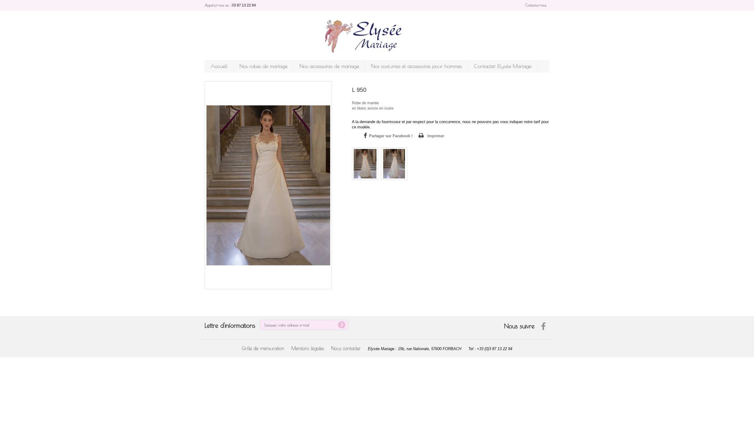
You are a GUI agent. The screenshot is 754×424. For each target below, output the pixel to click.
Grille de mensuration (263, 348)
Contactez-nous (535, 5)
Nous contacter (346, 348)
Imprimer (435, 136)
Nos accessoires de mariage (329, 66)
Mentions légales (307, 348)
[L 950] (365, 164)
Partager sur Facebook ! (391, 136)
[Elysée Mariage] (377, 36)
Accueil (219, 66)
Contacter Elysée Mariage (502, 66)
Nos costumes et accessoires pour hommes (416, 66)
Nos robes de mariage (263, 66)
